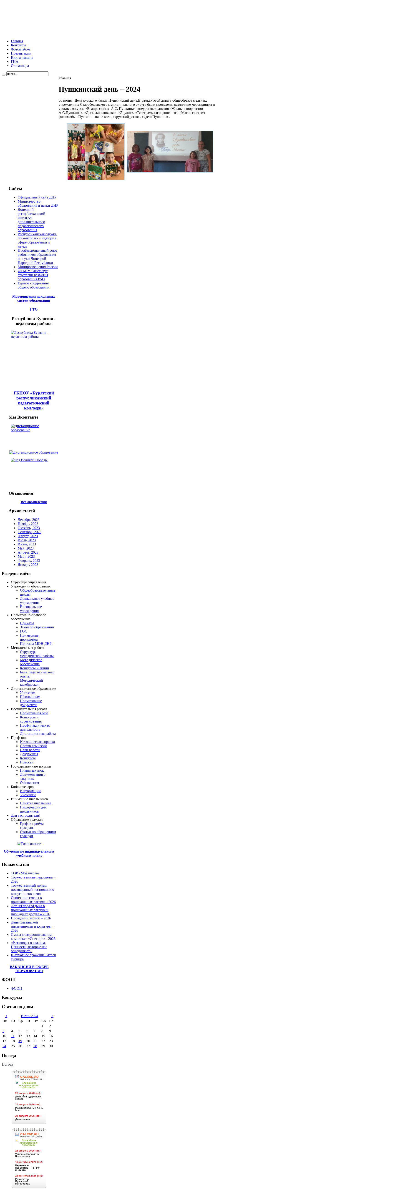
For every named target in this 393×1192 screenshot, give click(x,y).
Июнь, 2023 (27, 544)
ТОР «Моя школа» (25, 873)
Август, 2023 (28, 536)
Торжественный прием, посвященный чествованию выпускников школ (32, 889)
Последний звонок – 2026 (31, 918)
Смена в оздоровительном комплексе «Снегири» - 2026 (33, 937)
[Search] (3, 74)
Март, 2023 (26, 556)
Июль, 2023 (27, 540)
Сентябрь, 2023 (29, 532)
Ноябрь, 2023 (28, 524)
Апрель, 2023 (28, 552)
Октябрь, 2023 (29, 528)
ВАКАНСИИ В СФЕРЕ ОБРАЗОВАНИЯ (29, 969)
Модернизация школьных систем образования (33, 298)
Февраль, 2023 (29, 560)
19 (20, 1041)
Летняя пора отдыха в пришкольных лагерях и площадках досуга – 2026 (30, 910)
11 (13, 1036)
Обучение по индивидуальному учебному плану (29, 853)
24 (4, 1046)
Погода (7, 1064)
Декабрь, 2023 (29, 520)
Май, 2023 (26, 548)
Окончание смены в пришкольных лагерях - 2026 (33, 900)
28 (35, 1046)
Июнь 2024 (29, 1016)
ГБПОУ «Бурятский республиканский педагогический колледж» (34, 400)
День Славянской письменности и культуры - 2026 (32, 926)
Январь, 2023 (28, 565)
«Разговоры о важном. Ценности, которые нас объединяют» (29, 947)
